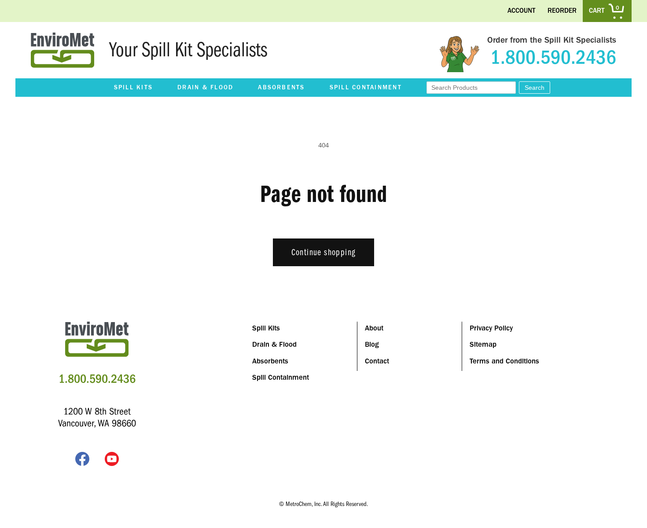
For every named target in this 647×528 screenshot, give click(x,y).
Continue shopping (323, 252)
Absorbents (281, 87)
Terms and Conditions (504, 361)
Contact (377, 361)
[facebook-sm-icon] (82, 460)
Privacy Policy (491, 328)
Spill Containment (366, 87)
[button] (133, 87)
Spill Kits (133, 87)
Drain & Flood (205, 87)
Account (521, 11)
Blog (372, 344)
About (374, 328)
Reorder (562, 11)
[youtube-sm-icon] (112, 460)
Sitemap (483, 344)
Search (534, 87)
